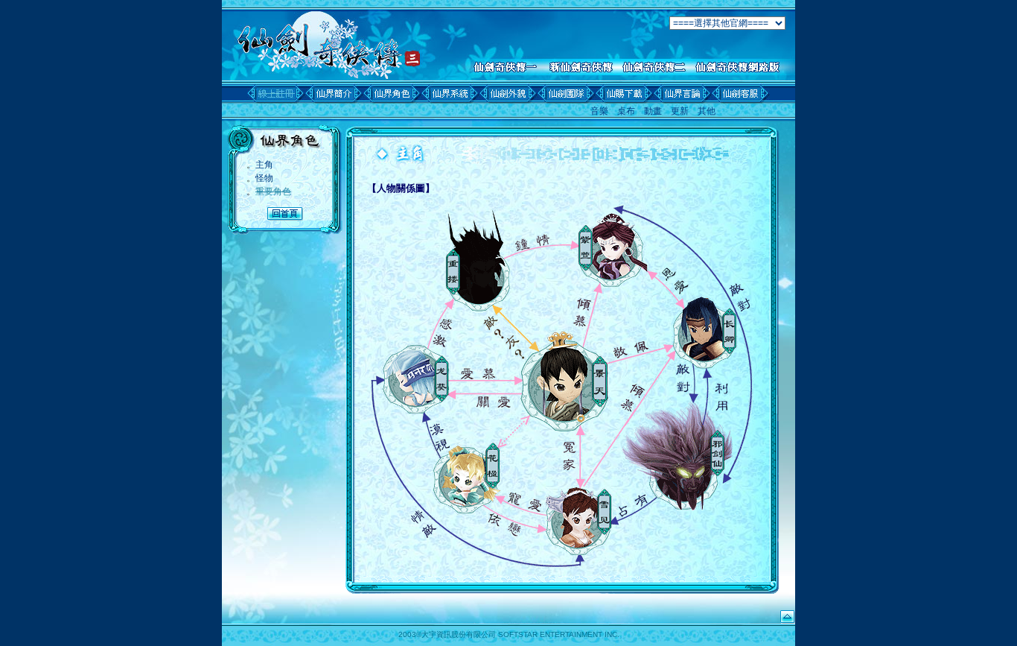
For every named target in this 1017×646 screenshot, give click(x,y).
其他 (706, 111)
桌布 (626, 111)
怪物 (264, 178)
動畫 (653, 111)
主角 (264, 164)
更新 (680, 111)
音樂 (599, 111)
